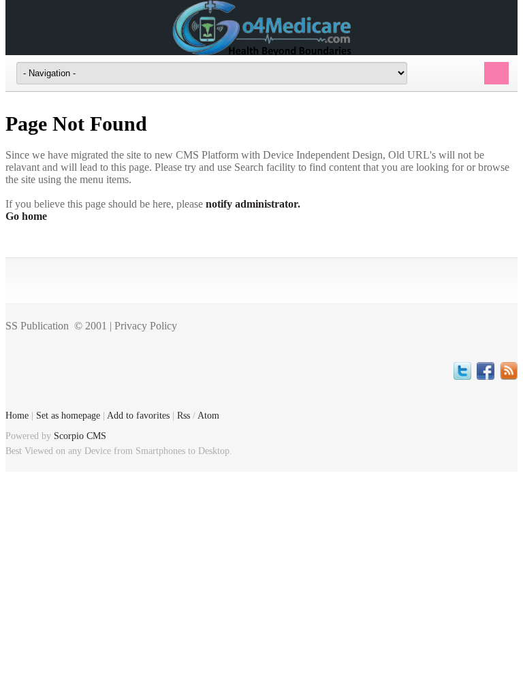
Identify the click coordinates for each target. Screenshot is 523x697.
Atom (208, 415)
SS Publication (37, 325)
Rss (183, 415)
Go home (26, 216)
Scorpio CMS (80, 435)
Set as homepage (68, 415)
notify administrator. (253, 204)
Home (17, 415)
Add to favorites (138, 415)
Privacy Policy (145, 325)
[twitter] (462, 371)
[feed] (509, 371)
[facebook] (485, 371)
